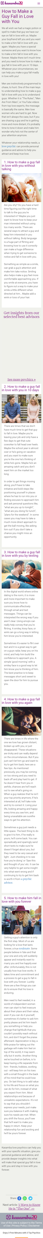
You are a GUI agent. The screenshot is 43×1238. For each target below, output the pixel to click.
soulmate (24, 948)
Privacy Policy (19, 1225)
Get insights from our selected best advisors (21, 315)
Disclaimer (34, 1225)
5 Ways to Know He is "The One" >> (24, 1206)
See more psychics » (21, 379)
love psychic (9, 146)
